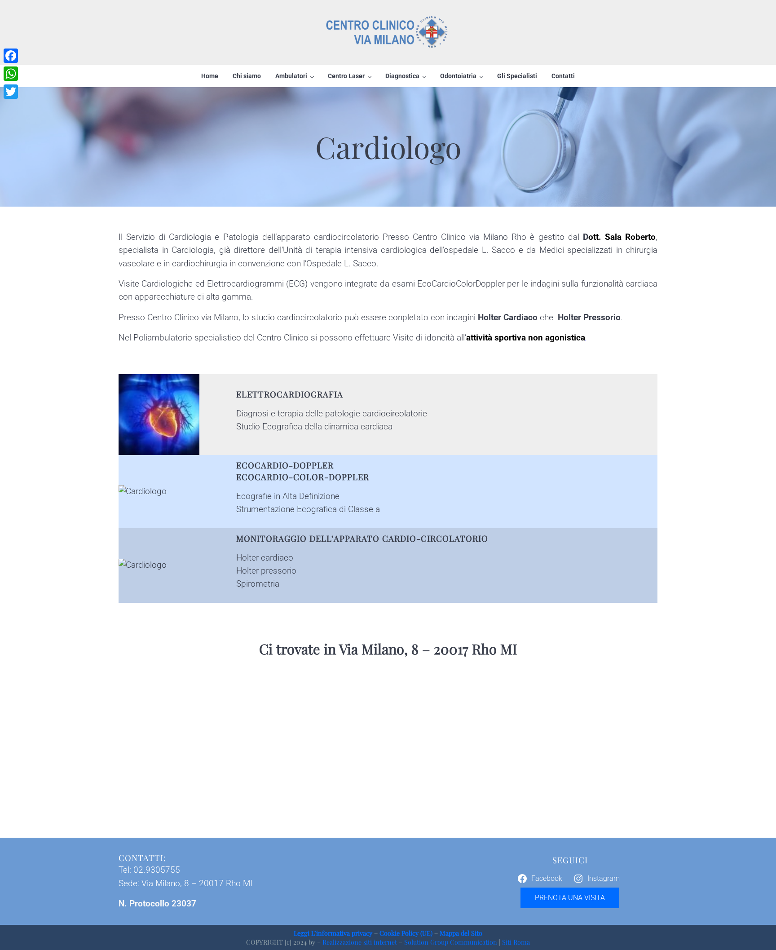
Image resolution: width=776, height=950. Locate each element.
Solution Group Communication (450, 941)
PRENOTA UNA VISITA (570, 897)
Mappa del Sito (461, 932)
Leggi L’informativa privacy (333, 932)
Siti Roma (516, 941)
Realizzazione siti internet (359, 941)
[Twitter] (11, 92)
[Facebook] (11, 56)
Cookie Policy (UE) (405, 932)
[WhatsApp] (11, 74)
